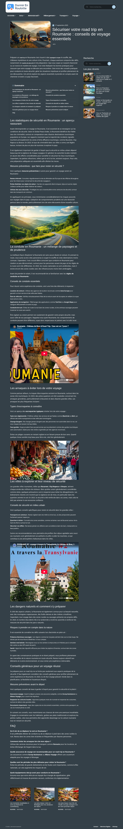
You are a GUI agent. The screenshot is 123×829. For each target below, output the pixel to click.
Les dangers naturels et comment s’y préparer (26, 106)
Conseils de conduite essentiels (56, 95)
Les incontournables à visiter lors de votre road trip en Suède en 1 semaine (104, 78)
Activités (12, 809)
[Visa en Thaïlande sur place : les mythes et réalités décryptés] (89, 113)
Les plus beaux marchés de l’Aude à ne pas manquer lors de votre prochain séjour (68, 804)
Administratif (100, 110)
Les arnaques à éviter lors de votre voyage (25, 100)
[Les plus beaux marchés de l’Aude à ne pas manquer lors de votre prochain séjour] (68, 794)
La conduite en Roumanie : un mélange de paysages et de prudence (25, 96)
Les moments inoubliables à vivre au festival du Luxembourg (19, 804)
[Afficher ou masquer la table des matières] (50, 85)
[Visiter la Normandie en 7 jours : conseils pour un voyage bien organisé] (89, 101)
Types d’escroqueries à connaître (56, 100)
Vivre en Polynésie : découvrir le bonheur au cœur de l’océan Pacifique (103, 90)
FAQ (13, 113)
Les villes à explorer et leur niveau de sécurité (26, 103)
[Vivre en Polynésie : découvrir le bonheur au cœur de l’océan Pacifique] (89, 89)
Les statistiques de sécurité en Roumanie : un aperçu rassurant (26, 90)
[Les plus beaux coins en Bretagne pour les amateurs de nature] (44, 794)
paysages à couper (55, 57)
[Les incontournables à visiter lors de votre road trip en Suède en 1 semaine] (89, 77)
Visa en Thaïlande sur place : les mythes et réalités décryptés (103, 114)
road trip (22, 57)
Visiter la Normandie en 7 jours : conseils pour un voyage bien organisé (104, 102)
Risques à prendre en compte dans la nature (59, 106)
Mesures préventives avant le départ (57, 109)
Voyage (98, 73)
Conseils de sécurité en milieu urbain (57, 103)
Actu (54, 44)
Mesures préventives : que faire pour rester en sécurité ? (60, 91)
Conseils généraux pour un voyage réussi (25, 109)
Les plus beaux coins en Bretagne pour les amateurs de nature (43, 804)
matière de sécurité (28, 63)
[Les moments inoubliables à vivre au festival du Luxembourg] (20, 794)
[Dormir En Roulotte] (17, 7)
